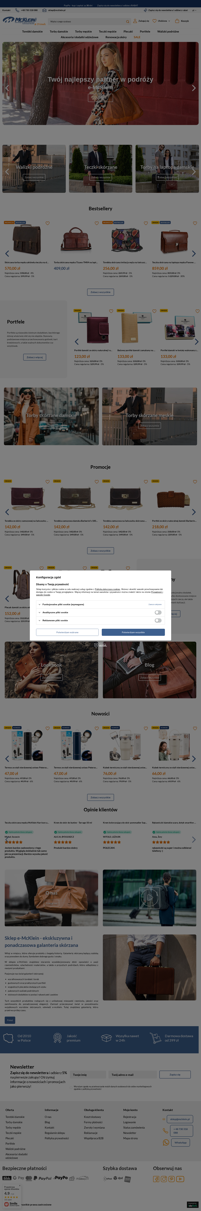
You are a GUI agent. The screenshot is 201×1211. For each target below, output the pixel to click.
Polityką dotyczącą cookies (107, 589)
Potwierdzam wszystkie (133, 632)
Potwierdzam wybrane (67, 632)
